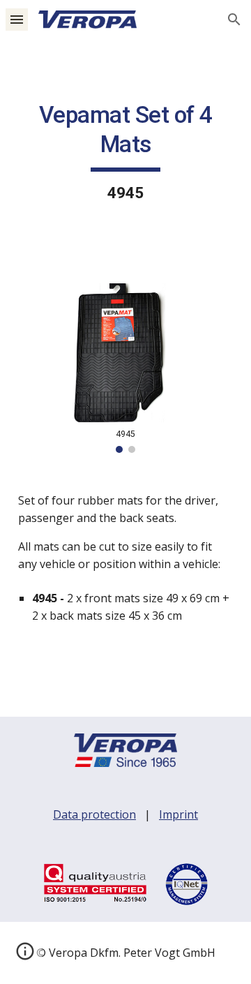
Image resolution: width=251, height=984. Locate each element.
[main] (125, 153)
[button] (16, 19)
